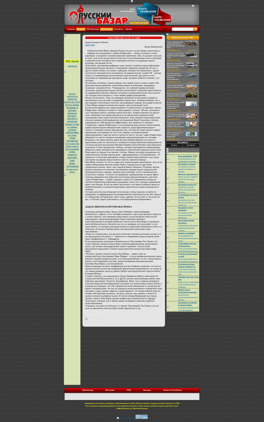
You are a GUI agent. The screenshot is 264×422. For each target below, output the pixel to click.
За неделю (191, 145)
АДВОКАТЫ (72, 66)
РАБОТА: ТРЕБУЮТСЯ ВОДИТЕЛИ (72, 96)
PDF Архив (72, 61)
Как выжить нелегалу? (187, 185)
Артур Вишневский (153, 46)
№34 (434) (90, 45)
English (80, 29)
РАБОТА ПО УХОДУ (72, 102)
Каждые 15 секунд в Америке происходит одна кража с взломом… (187, 179)
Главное (71, 29)
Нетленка (109, 390)
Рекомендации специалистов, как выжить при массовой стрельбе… (188, 228)
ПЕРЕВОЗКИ (72, 121)
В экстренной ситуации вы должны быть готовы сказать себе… (187, 271)
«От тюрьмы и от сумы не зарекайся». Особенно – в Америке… (187, 169)
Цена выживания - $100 (187, 156)
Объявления (93, 29)
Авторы (147, 390)
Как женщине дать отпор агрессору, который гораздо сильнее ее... (187, 202)
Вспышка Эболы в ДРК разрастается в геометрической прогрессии (176, 105)
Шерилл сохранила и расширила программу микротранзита (176, 66)
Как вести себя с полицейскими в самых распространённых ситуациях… (188, 284)
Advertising (106, 29)
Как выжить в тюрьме (187, 164)
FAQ (129, 390)
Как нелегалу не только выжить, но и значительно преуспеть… (187, 189)
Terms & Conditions (172, 390)
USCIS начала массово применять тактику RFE (176, 115)
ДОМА (72, 160)
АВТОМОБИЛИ (72, 166)
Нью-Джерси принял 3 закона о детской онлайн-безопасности (175, 125)
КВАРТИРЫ (72, 158)
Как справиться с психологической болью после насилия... (188, 297)
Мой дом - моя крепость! (188, 174)
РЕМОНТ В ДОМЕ (72, 124)
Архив (129, 29)
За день (174, 145)
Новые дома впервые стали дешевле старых (176, 86)
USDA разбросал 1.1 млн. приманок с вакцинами (175, 135)
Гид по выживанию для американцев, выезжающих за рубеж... (188, 238)
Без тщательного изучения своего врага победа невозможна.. (187, 215)
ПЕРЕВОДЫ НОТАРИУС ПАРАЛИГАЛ (72, 116)
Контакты (118, 29)
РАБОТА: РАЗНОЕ (72, 105)
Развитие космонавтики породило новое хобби (176, 95)
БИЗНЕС (72, 163)
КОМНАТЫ (72, 155)
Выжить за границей (186, 233)
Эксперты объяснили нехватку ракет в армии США (176, 56)
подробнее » (193, 50)
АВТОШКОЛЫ (72, 141)
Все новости (183, 142)
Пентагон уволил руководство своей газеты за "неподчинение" (174, 76)
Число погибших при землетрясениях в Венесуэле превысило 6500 (175, 45)
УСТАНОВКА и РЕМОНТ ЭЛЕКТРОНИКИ (72, 130)
